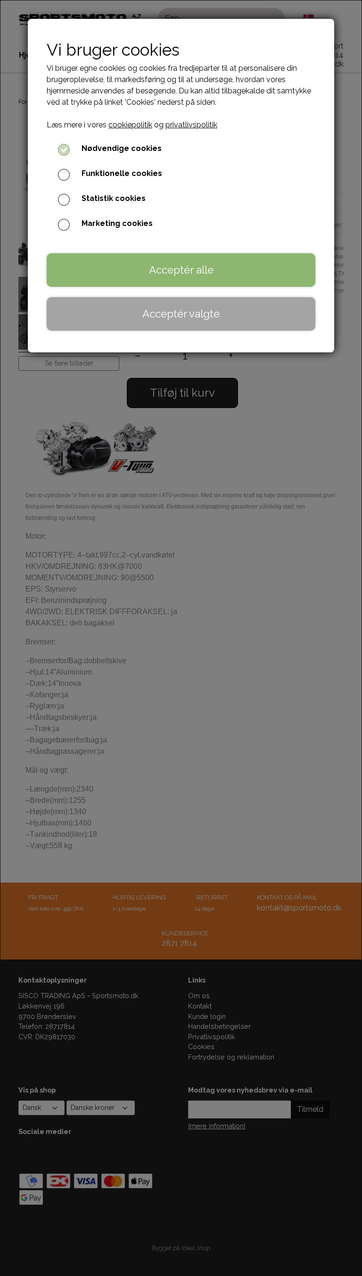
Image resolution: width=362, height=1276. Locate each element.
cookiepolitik (130, 124)
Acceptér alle (181, 270)
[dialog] (181, 638)
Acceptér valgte (181, 314)
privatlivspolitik (191, 124)
